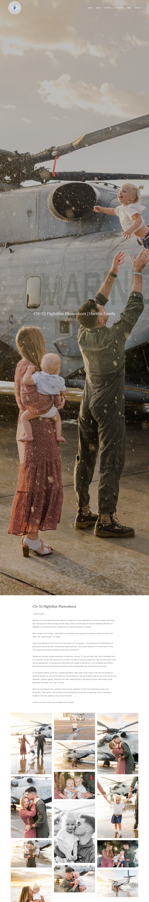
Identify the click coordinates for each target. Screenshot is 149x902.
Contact (137, 8)
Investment (119, 8)
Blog (129, 8)
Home (90, 8)
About (98, 8)
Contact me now (39, 702)
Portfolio (107, 8)
